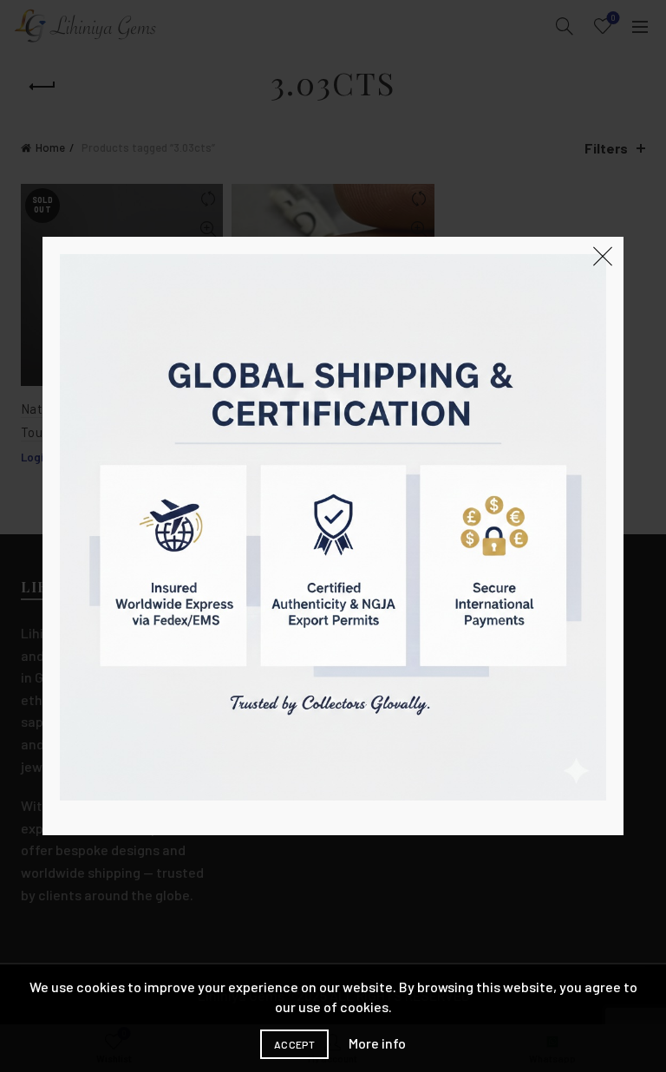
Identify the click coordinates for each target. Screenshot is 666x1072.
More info (377, 1043)
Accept (294, 1044)
